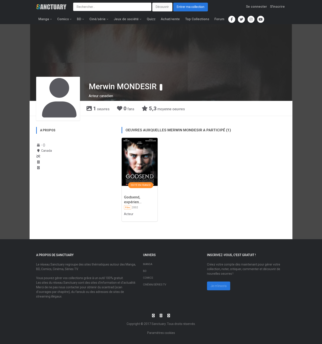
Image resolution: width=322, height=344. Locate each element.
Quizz (151, 19)
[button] (161, 87)
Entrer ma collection (190, 7)
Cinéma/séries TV (154, 284)
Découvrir (162, 7)
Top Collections (197, 19)
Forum (219, 19)
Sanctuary (159, 324)
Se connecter (256, 7)
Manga (43, 19)
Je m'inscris (219, 286)
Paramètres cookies (161, 333)
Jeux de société (126, 19)
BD (79, 19)
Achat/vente (170, 19)
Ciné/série (97, 19)
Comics (63, 19)
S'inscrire (277, 7)
